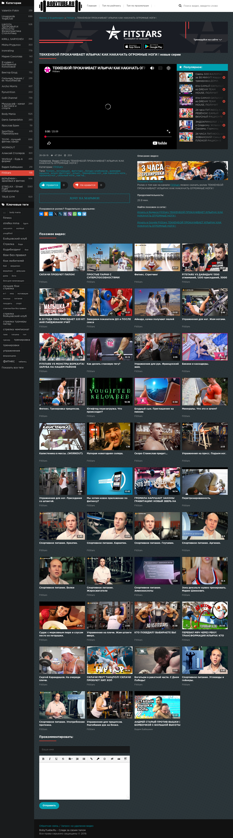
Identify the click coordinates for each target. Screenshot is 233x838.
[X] (56, 214)
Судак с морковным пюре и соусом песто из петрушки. (61, 634)
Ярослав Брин (10, 126)
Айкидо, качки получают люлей (154, 319)
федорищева (9, 356)
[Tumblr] (65, 214)
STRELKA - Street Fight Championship (12, 189)
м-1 (4, 294)
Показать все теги (13, 368)
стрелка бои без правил (14, 308)
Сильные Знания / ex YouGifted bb (13, 79)
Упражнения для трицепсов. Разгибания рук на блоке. (104, 723)
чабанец (22, 362)
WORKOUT (8, 148)
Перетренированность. (196, 498)
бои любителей (13, 261)
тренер (6, 340)
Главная (92, 6)
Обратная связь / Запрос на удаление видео (66, 826)
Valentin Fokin (10, 11)
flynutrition (8, 92)
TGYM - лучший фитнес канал (11, 141)
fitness (7, 218)
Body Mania (9, 114)
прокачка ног (47, 175)
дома (5, 276)
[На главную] (60, 6)
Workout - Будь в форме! (12, 160)
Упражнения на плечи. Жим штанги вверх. (109, 634)
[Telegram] (84, 214)
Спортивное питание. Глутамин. (154, 543)
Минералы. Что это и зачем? (199, 409)
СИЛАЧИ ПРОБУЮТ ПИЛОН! (57, 275)
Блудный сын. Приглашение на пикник (154, 410)
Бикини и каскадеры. (195, 364)
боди (20, 244)
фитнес (9, 361)
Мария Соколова (12, 57)
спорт (19, 303)
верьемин (15, 266)
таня (5, 335)
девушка (21, 271)
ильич (76, 173)
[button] (43, 759)
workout (20, 228)
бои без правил (14, 255)
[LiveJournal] (60, 214)
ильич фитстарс (61, 173)
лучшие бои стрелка (11, 287)
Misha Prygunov (11, 45)
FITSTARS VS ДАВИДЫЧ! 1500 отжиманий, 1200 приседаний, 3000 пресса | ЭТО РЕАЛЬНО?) (204, 276)
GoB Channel (9, 98)
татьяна (15, 335)
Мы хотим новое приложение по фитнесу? (107, 499)
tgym (25, 223)
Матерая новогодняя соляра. (105, 454)
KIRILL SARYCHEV (13, 39)
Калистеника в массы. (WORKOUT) (61, 454)
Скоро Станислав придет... (151, 454)
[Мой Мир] (51, 214)
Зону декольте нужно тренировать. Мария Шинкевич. (204, 589)
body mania (15, 212)
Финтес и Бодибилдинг (51, 18)
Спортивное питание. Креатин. (58, 543)
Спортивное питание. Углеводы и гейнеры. (203, 678)
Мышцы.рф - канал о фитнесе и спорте (13, 106)
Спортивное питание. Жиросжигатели (100, 589)
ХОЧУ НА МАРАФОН (84, 198)
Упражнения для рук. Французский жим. (156, 365)
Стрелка (8, 244)
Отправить (49, 806)
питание (18, 299)
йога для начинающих (13, 281)
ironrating (8, 51)
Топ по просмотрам (138, 6)
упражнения (11, 351)
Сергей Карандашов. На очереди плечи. (59, 678)
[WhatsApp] (75, 214)
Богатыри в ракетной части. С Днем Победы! (156, 678)
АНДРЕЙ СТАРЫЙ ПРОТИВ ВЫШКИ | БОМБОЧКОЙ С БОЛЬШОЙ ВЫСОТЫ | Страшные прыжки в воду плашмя (157, 724)
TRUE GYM (8, 197)
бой (5, 266)
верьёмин (8, 271)
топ (24, 335)
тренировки (11, 345)
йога (14, 276)
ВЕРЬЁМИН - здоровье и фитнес (13, 180)
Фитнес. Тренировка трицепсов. (59, 409)
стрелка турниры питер (14, 322)
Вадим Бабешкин (12, 167)
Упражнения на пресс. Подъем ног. (204, 454)
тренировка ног (91, 173)
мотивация (23, 294)
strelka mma (11, 223)
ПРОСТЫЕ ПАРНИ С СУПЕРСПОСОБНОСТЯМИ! (103, 276)
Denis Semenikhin (12, 120)
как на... (81, 175)
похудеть (7, 303)
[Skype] (79, 214)
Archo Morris (9, 86)
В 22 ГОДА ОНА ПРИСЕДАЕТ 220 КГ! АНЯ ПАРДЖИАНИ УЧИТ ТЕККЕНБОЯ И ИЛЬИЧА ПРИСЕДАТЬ (62, 321)
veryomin (7, 228)
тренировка (22, 340)
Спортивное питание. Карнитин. (107, 543)
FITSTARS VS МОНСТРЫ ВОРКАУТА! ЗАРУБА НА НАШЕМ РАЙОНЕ (61, 365)
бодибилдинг (12, 250)
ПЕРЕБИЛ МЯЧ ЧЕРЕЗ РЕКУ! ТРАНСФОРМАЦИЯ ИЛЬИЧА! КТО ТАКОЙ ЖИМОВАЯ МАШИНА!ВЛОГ (204, 634)
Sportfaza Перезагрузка (10, 132)
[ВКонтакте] (41, 214)
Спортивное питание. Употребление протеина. (62, 723)
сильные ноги (65, 175)
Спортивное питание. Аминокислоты (147, 589)
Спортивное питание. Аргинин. (201, 543)
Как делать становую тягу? (103, 364)
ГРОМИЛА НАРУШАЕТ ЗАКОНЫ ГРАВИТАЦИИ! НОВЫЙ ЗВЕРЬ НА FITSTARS (155, 500)
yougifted (7, 233)
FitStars (6, 173)
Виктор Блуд (9, 73)
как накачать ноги (114, 173)
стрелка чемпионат (16, 329)
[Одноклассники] (46, 214)
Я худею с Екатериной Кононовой (9, 64)
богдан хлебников (96, 171)
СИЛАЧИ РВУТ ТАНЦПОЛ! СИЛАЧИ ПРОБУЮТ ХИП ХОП (109, 678)
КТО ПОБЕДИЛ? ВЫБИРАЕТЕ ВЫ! (155, 633)
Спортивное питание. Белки (56, 588)
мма (12, 294)
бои (26, 250)
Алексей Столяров (13, 153)
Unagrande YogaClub (8, 18)
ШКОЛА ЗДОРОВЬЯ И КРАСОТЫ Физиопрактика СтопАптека (11, 29)
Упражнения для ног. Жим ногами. (204, 319)
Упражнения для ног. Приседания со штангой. (60, 499)
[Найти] (180, 6)
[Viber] (70, 214)
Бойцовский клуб (15, 239)
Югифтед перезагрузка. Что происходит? (104, 410)
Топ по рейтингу (111, 6)
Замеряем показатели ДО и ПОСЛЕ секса (109, 320)
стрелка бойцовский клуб (15, 315)
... (4, 212)
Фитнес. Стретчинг (146, 275)
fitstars (50, 171)
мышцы (6, 299)
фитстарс (77, 171)
